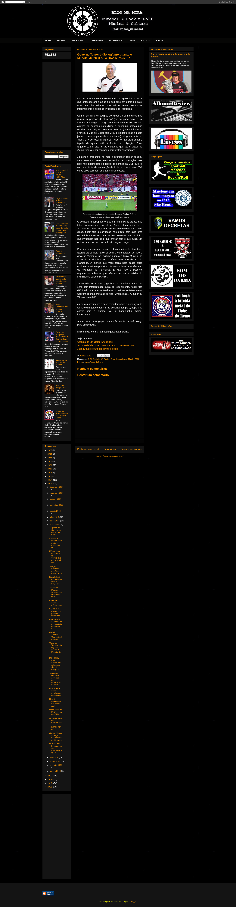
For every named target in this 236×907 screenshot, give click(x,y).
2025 (50, 450)
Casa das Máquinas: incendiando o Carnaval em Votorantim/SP (62, 336)
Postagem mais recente (88, 449)
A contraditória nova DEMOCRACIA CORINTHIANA (105, 345)
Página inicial (110, 449)
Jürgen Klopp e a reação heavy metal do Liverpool (55, 736)
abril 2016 (54, 758)
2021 (50, 465)
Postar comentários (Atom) (113, 456)
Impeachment (121, 359)
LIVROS (131, 40)
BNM (90, 359)
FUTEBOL (61, 40)
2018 (50, 476)
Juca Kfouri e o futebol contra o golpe (97, 348)
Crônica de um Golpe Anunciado (95, 342)
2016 (50, 484)
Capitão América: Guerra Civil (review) (55, 635)
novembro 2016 (57, 493)
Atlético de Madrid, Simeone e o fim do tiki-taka (55, 592)
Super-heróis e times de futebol (61, 362)
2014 (50, 779)
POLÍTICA (145, 40)
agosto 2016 (55, 511)
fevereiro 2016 (56, 765)
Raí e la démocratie (61, 252)
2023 (50, 458)
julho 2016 (54, 517)
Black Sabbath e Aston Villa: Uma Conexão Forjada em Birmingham (62, 228)
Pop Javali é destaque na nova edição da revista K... (55, 624)
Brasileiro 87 (98, 359)
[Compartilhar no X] (103, 355)
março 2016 (55, 761)
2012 (50, 787)
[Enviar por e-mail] (98, 355)
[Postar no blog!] (100, 355)
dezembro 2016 (57, 487)
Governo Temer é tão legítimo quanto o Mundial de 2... (55, 648)
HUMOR (159, 40)
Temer (86, 362)
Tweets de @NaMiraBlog (161, 326)
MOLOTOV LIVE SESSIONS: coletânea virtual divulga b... (55, 664)
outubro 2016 (55, 499)
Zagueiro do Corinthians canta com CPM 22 (55, 531)
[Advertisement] (57, 104)
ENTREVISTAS (115, 40)
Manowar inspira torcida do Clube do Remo (62, 414)
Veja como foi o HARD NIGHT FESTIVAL (61, 173)
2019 (50, 472)
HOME (48, 40)
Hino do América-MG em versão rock (55, 702)
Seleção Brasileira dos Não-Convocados (55, 569)
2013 (50, 783)
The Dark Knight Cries (61, 386)
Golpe (113, 359)
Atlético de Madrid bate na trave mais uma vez (55, 543)
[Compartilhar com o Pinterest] (108, 355)
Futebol (107, 359)
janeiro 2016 (55, 771)
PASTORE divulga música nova (55, 602)
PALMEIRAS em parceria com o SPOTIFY (55, 580)
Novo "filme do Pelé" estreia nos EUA (55, 711)
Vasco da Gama (96, 362)
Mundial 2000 (133, 359)
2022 (50, 461)
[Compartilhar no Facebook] (105, 355)
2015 (50, 776)
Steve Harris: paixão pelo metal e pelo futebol (61, 280)
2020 (50, 469)
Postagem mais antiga (131, 449)
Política (80, 362)
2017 (50, 480)
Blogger (133, 901)
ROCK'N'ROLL (78, 40)
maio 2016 (55, 524)
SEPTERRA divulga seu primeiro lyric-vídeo (55, 612)
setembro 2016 (56, 505)
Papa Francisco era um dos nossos (62, 307)
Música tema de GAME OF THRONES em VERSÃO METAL (55, 557)
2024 (50, 454)
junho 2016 (55, 521)
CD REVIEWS (97, 40)
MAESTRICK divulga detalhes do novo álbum (55, 691)
